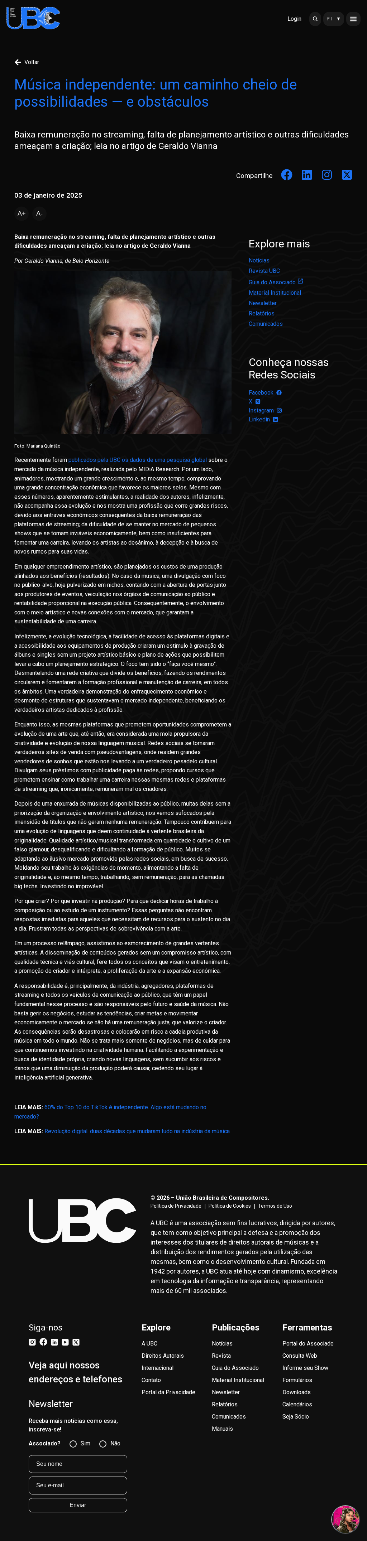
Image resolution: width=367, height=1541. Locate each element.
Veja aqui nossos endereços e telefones (75, 1372)
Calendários (297, 1404)
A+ (22, 213)
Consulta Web (299, 1355)
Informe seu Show (305, 1367)
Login (294, 18)
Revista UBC (264, 270)
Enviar (78, 1505)
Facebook (261, 392)
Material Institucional (275, 292)
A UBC (149, 1343)
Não (115, 1443)
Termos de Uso (275, 1206)
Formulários (297, 1380)
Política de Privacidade (176, 1206)
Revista (221, 1355)
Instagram (261, 410)
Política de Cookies (230, 1206)
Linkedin (259, 419)
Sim (85, 1443)
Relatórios (262, 313)
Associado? (45, 1443)
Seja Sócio (295, 1416)
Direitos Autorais (163, 1355)
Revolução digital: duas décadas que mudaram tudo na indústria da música (137, 1131)
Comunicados (266, 323)
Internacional (157, 1367)
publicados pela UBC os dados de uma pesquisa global (137, 459)
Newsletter (263, 303)
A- (39, 213)
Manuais (222, 1428)
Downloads (296, 1392)
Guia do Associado (272, 282)
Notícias (259, 260)
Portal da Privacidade (168, 1392)
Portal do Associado (308, 1343)
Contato (151, 1380)
